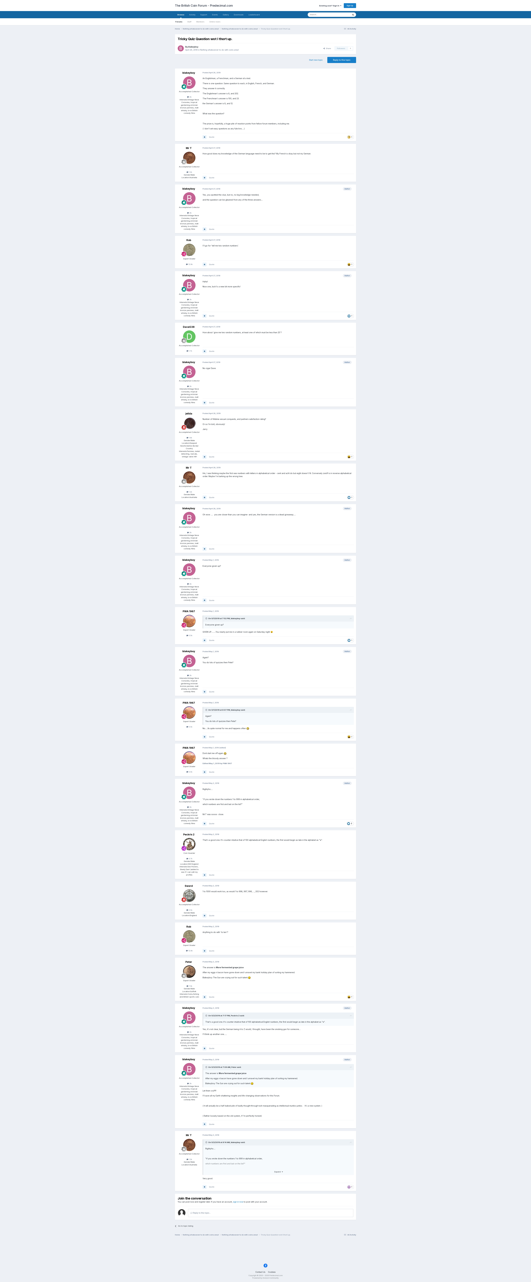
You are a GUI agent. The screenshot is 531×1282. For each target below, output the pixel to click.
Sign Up (350, 5)
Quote (211, 137)
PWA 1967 (189, 611)
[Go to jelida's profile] (189, 423)
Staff (189, 22)
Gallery (226, 15)
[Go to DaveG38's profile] (189, 336)
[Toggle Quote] (206, 618)
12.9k (190, 264)
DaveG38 (189, 326)
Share (328, 48)
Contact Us (260, 1272)
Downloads (239, 15)
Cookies (272, 1272)
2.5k (190, 910)
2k (190, 97)
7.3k (190, 986)
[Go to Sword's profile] (189, 895)
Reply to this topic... (201, 1213)
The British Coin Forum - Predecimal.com (204, 5)
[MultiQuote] (204, 137)
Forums (178, 22)
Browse (180, 15)
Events (215, 15)
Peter (188, 961)
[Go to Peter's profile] (189, 971)
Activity (192, 15)
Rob (188, 240)
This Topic (342, 15)
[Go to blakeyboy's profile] (181, 48)
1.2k (190, 172)
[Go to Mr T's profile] (189, 158)
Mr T (189, 148)
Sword (189, 885)
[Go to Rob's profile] (189, 250)
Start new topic (316, 60)
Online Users (214, 22)
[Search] (353, 14)
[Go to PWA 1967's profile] (189, 621)
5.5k (190, 635)
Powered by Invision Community (265, 1278)
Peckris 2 (188, 834)
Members (200, 22)
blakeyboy (193, 47)
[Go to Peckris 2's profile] (189, 844)
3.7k (190, 858)
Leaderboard (254, 15)
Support (203, 15)
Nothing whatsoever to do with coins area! (219, 50)
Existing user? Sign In (329, 6)
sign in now (238, 1202)
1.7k (190, 351)
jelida (188, 413)
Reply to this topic (341, 60)
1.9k (190, 438)
